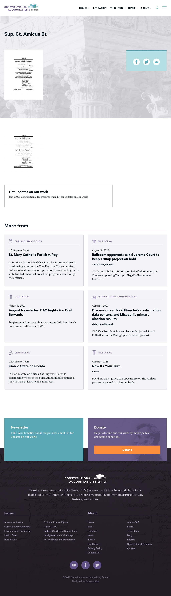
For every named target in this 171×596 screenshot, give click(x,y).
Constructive (92, 581)
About (145, 8)
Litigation (100, 8)
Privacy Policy (95, 548)
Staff (90, 526)
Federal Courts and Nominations (60, 530)
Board (130, 526)
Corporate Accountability (17, 526)
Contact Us (93, 552)
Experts (131, 539)
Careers (131, 548)
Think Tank (117, 8)
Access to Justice (13, 522)
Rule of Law (10, 539)
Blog (129, 535)
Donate (127, 449)
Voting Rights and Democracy (59, 539)
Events (91, 539)
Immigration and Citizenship (58, 535)
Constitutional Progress (139, 543)
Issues (83, 8)
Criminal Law (50, 526)
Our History (94, 543)
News (131, 8)
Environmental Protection (17, 530)
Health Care (10, 535)
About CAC (133, 522)
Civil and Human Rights (56, 522)
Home (91, 522)
